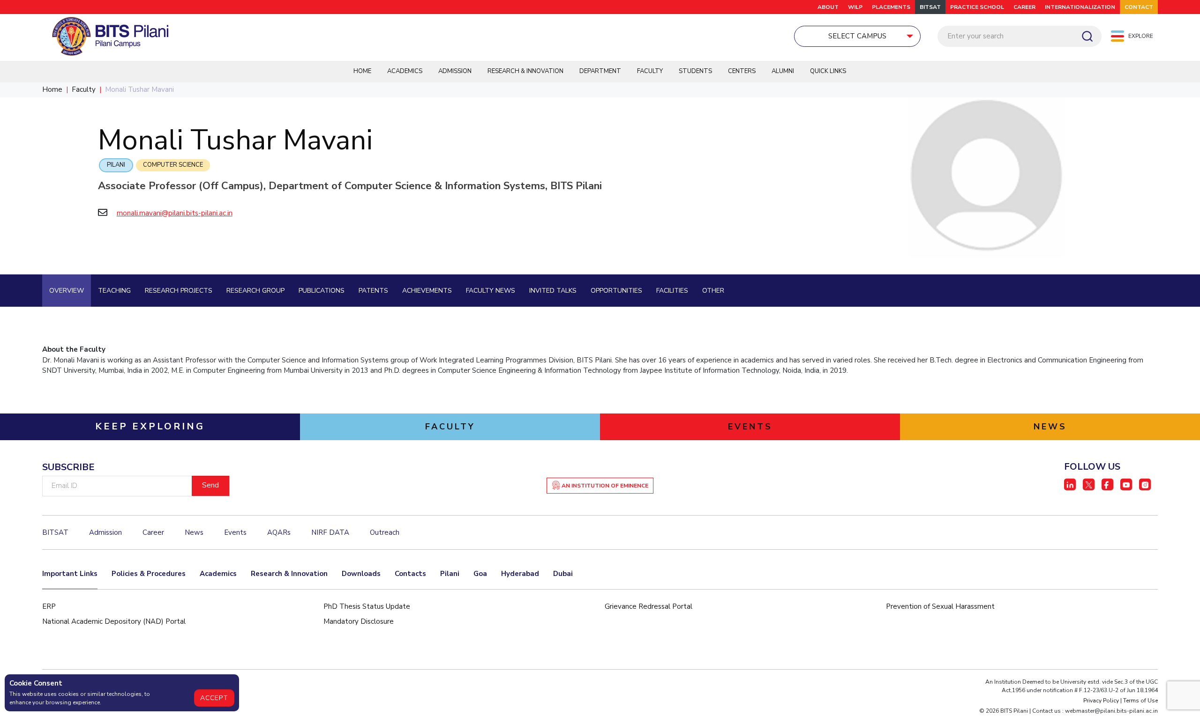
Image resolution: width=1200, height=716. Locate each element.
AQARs (279, 532)
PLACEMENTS (891, 7)
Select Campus (857, 36)
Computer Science (173, 165)
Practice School (977, 7)
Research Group (255, 290)
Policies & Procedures (149, 573)
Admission (455, 71)
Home (362, 71)
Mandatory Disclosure (358, 621)
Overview (66, 290)
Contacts (410, 573)
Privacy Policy (1101, 700)
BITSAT (930, 7)
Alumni (783, 71)
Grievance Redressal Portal (648, 606)
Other (713, 290)
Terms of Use (1140, 700)
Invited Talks (553, 290)
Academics (404, 71)
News (194, 532)
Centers (742, 71)
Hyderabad (520, 573)
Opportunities (616, 290)
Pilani (116, 165)
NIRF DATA (330, 532)
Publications (322, 290)
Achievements (427, 290)
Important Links (70, 573)
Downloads (361, 573)
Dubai (563, 573)
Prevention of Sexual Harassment (940, 606)
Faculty (650, 71)
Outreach (384, 532)
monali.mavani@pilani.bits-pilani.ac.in (174, 213)
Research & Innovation (525, 71)
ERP (49, 606)
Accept (214, 698)
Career (1024, 7)
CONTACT (1139, 7)
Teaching (114, 290)
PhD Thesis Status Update (366, 606)
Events (235, 532)
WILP (855, 7)
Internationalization (1080, 7)
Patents (373, 290)
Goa (480, 573)
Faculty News (490, 290)
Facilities (672, 290)
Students (695, 71)
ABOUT (828, 7)
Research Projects (178, 290)
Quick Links (828, 71)
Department (600, 71)
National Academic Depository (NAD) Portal (114, 621)
